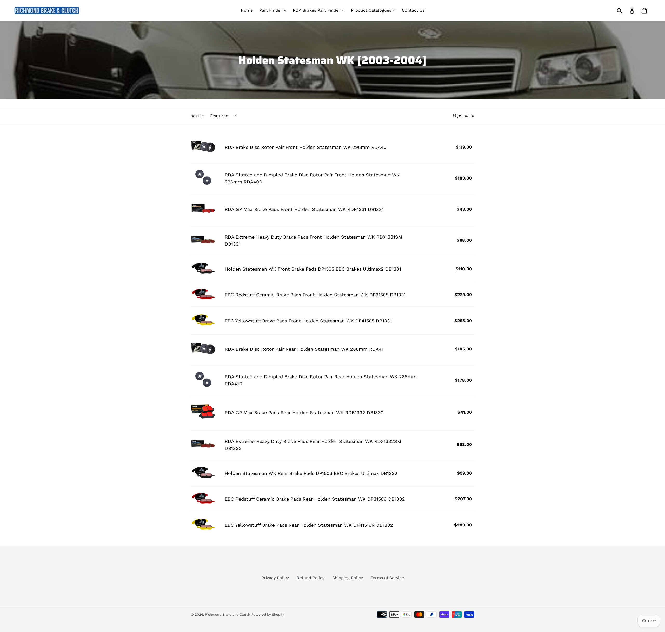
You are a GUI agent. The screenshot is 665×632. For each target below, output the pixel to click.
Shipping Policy (347, 577)
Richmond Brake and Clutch (227, 614)
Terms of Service (387, 577)
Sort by (197, 116)
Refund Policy (310, 577)
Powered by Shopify (267, 614)
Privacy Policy (275, 577)
